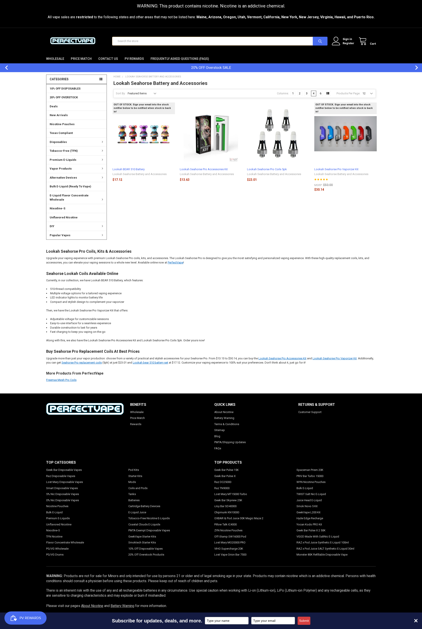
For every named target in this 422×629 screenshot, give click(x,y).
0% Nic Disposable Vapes (62, 500)
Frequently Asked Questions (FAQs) (180, 58)
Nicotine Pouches (62, 124)
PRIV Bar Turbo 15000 (309, 476)
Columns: (283, 93)
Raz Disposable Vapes (60, 476)
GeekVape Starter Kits (142, 536)
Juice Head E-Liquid (309, 500)
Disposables (58, 142)
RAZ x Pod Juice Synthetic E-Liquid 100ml (322, 542)
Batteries (134, 500)
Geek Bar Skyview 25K (228, 500)
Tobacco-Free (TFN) (64, 150)
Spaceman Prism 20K (309, 470)
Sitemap (219, 430)
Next (414, 67)
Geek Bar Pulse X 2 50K (311, 530)
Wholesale (55, 58)
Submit (304, 620)
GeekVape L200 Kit (308, 512)
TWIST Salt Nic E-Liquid (311, 494)
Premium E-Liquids (63, 159)
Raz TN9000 (221, 488)
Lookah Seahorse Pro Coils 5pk (267, 169)
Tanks (132, 494)
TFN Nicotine (54, 536)
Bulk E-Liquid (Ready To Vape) (70, 186)
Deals (54, 106)
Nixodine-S (57, 208)
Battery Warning (224, 418)
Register (348, 43)
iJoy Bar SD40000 (225, 506)
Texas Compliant (61, 133)
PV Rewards (134, 58)
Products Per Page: (348, 93)
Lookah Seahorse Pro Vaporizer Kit (336, 169)
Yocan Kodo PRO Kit (309, 524)
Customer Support (310, 412)
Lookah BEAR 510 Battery (129, 169)
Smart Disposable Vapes (62, 488)
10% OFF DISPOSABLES (65, 88)
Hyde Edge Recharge (309, 518)
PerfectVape (175, 262)
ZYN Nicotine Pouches (228, 530)
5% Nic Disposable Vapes (62, 494)
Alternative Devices (63, 177)
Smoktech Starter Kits (142, 542)
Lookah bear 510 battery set (150, 362)
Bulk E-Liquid (54, 512)
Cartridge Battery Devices (144, 506)
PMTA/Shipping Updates (230, 442)
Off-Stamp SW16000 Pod (230, 536)
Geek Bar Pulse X (225, 476)
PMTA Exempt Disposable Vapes (149, 530)
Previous (4, 67)
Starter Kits (135, 476)
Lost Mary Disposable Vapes (64, 482)
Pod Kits (133, 470)
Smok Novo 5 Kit (307, 506)
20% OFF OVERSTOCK (64, 97)
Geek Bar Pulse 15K (226, 470)
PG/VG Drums (55, 554)
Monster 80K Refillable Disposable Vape (321, 554)
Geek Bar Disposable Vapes (64, 470)
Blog (217, 436)
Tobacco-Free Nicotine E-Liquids (149, 518)
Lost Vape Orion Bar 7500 (230, 554)
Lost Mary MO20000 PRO (230, 542)
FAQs (217, 448)
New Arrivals (59, 115)
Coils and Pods (137, 488)
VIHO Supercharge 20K (228, 548)
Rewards (135, 424)
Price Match (81, 58)
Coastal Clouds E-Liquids (144, 524)
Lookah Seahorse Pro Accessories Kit (204, 169)
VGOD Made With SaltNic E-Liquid (317, 536)
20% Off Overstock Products (146, 554)
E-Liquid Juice (137, 512)
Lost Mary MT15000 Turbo (230, 494)
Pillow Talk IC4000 (225, 524)
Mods (132, 482)
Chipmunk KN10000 (226, 512)
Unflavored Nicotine (64, 217)
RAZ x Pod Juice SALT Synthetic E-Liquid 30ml (325, 548)
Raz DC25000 (222, 482)
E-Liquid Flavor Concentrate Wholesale (69, 197)
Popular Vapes (60, 235)
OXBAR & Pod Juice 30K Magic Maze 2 (238, 518)
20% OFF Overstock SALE (211, 68)
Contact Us (108, 58)
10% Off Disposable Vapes (145, 548)
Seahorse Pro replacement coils (82, 362)
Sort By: (121, 93)
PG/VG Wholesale (57, 548)
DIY (52, 226)
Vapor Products (61, 168)
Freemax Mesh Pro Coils (61, 380)
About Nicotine (223, 412)
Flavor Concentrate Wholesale (65, 542)
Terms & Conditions (226, 424)
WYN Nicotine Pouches (311, 482)
